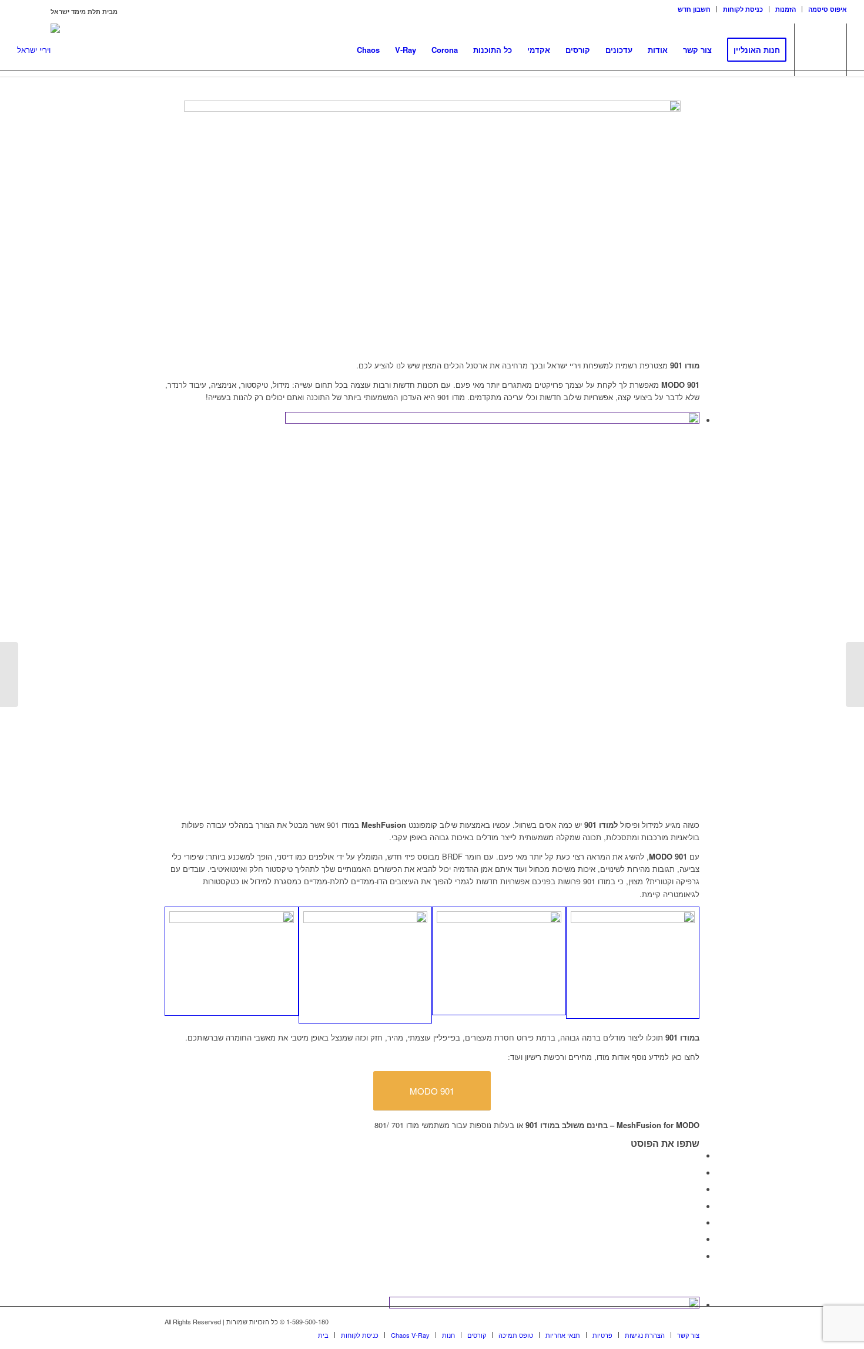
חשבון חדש (694, 9)
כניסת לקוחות (743, 9)
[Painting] (499, 961)
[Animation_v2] (232, 961)
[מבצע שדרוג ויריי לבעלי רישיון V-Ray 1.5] (9, 674)
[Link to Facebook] (673, 1321)
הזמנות (785, 9)
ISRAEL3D (33, 11)
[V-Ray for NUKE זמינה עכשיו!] (855, 674)
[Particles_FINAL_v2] (633, 963)
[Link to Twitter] (690, 1321)
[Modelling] (366, 965)
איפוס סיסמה (827, 9)
